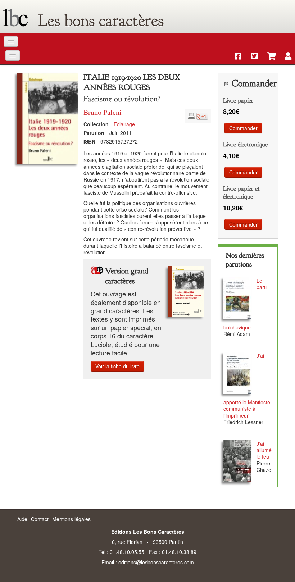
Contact (40, 519)
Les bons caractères (101, 20)
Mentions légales (71, 519)
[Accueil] (15, 18)
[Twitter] (252, 56)
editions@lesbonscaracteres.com (156, 562)
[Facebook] (235, 56)
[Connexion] (284, 56)
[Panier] (268, 56)
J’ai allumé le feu (264, 450)
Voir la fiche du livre (117, 366)
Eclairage (124, 124)
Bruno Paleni (102, 112)
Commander (243, 128)
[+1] (202, 115)
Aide (22, 519)
